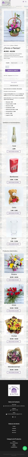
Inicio (5, 45)
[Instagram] (15, 417)
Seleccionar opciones (14, 151)
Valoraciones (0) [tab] (14, 85)
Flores (8, 45)
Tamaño (7, 62)
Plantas (16, 75)
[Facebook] (13, 417)
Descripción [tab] (14, 82)
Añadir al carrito (12, 70)
